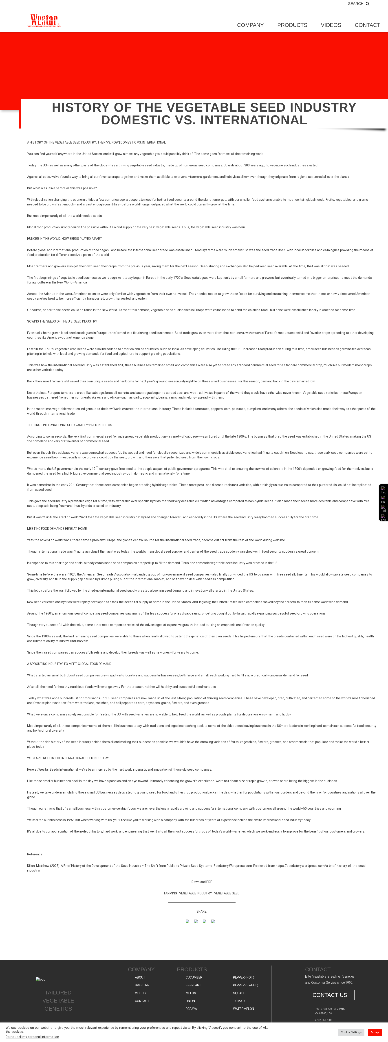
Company (250, 25)
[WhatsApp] (214, 931)
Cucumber (194, 977)
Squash (239, 993)
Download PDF (202, 882)
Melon (191, 993)
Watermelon (243, 1009)
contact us (330, 995)
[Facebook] (189, 931)
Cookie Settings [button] (351, 1032)
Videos (331, 25)
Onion (190, 1001)
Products (292, 25)
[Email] (206, 931)
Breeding (142, 985)
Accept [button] (375, 1032)
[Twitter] (197, 931)
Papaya (191, 1009)
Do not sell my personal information (32, 1037)
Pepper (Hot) (243, 977)
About (140, 977)
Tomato (240, 1001)
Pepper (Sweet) (245, 985)
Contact (367, 25)
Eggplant (193, 985)
